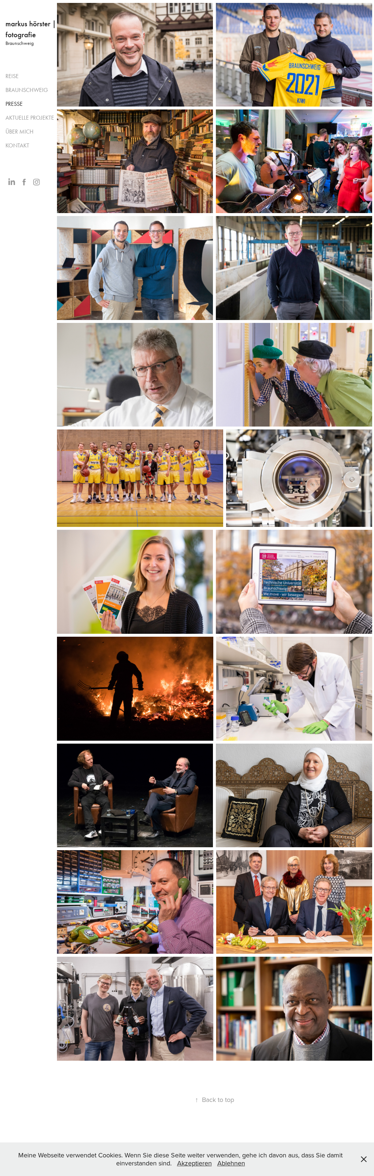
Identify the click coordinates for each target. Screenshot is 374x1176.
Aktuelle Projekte (29, 117)
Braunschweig (26, 89)
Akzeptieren (194, 1163)
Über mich (19, 131)
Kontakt (17, 145)
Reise (12, 76)
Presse (14, 103)
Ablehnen (231, 1163)
